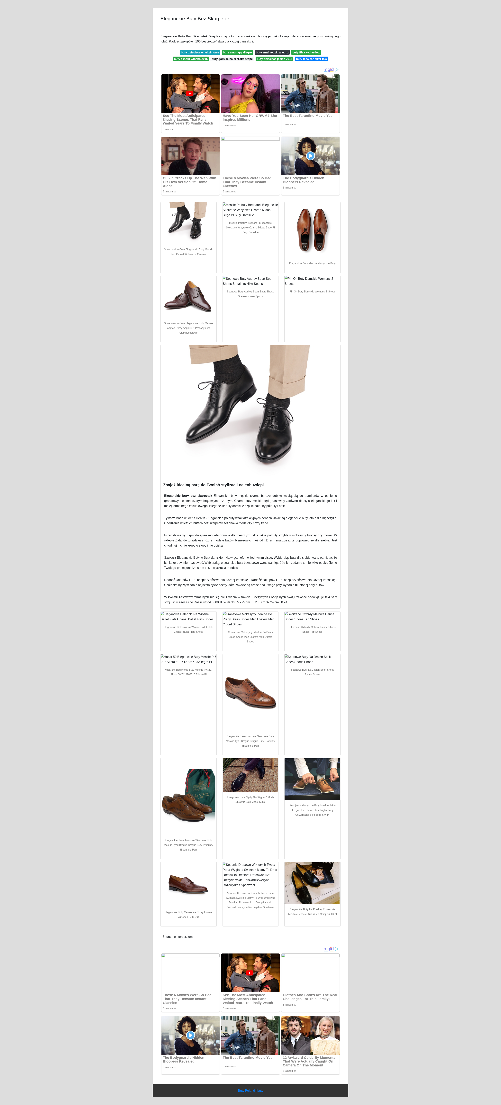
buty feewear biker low (311, 58)
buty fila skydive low (306, 52)
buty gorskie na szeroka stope (232, 58)
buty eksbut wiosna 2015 (191, 58)
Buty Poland (246, 1090)
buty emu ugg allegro (237, 52)
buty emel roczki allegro (272, 52)
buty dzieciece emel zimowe (200, 52)
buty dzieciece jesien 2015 (274, 58)
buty (260, 1090)
